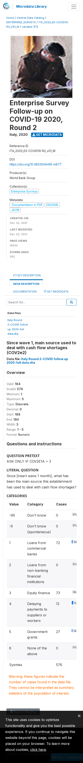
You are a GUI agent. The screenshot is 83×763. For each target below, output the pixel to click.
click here (38, 749)
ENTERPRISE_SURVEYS (21, 22)
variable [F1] (30, 26)
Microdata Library (31, 6)
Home (10, 17)
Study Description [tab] (27, 275)
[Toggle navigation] (74, 6)
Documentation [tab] (25, 291)
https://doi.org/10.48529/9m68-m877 (36, 164)
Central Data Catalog (30, 17)
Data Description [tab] (26, 283)
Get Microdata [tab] (57, 291)
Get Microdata (48, 134)
